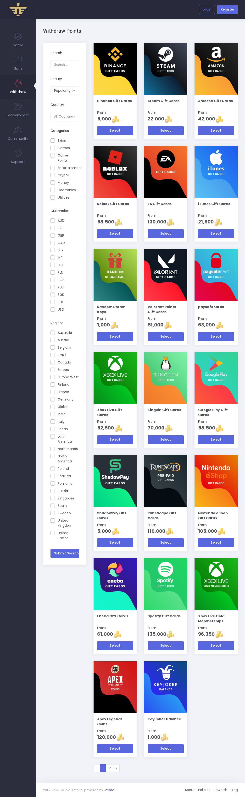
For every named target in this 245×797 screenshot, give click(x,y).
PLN (60, 272)
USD (61, 309)
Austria (63, 340)
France (63, 392)
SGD (61, 294)
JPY (60, 265)
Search (56, 52)
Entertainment (68, 167)
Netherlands (68, 448)
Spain (62, 505)
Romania (65, 483)
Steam (109, 790)
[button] (64, 90)
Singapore (66, 498)
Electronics (67, 190)
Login (207, 9)
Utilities (63, 197)
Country (57, 104)
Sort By (56, 78)
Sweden (64, 513)
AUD (61, 220)
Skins (62, 140)
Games (64, 148)
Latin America (65, 439)
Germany (65, 399)
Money (63, 182)
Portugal (65, 476)
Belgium (64, 347)
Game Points (63, 158)
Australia (65, 332)
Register (227, 9)
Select (115, 130)
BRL (60, 228)
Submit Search (66, 553)
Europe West (68, 377)
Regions (56, 322)
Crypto (63, 175)
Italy (61, 421)
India (62, 414)
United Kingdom (65, 523)
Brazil (62, 354)
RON (61, 279)
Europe (63, 369)
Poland (63, 468)
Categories (59, 130)
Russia (63, 490)
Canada (64, 362)
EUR (60, 250)
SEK (60, 302)
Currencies (59, 210)
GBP (61, 235)
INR (60, 257)
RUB (61, 287)
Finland (63, 384)
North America (65, 459)
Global (63, 406)
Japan (63, 429)
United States (63, 535)
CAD (61, 242)
